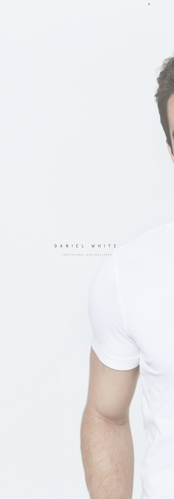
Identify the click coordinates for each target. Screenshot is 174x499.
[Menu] (149, 4)
